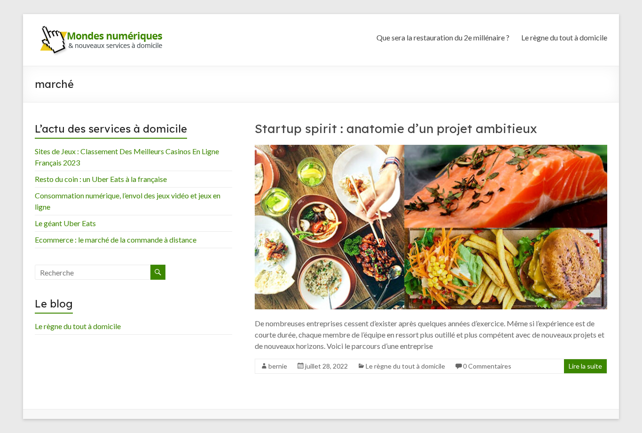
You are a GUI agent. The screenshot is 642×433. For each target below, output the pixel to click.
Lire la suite (585, 366)
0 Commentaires (487, 366)
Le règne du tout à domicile (564, 37)
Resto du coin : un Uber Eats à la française (101, 178)
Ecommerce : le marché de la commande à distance (115, 239)
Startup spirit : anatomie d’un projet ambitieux (396, 128)
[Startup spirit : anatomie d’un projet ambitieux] (431, 149)
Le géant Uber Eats (65, 223)
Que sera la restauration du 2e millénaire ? (442, 37)
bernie (277, 366)
